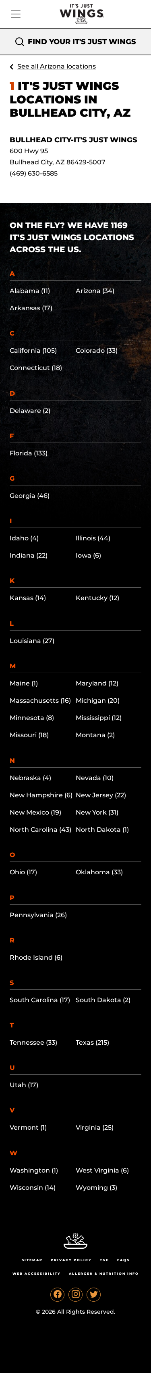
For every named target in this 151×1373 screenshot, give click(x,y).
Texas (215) (92, 1042)
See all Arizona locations (56, 66)
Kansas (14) (28, 598)
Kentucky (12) (97, 598)
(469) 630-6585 (34, 173)
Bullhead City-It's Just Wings (73, 139)
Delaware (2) (30, 411)
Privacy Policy (71, 1260)
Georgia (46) (30, 495)
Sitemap (32, 1260)
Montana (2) (95, 735)
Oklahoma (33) (99, 872)
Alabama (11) (30, 291)
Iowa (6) (88, 555)
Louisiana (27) (32, 641)
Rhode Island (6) (36, 957)
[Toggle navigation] (16, 14)
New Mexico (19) (35, 812)
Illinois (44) (93, 538)
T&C (104, 1260)
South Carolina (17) (40, 1000)
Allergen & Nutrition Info (104, 1274)
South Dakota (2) (103, 1000)
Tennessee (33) (33, 1042)
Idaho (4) (24, 538)
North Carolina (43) (40, 829)
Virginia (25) (95, 1127)
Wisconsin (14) (33, 1187)
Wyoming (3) (96, 1187)
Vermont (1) (28, 1127)
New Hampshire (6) (41, 795)
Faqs (123, 1260)
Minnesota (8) (32, 718)
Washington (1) (34, 1170)
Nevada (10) (95, 778)
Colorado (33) (97, 350)
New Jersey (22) (101, 795)
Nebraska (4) (30, 778)
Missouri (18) (29, 735)
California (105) (33, 350)
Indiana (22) (29, 555)
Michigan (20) (98, 700)
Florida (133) (29, 453)
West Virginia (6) (102, 1170)
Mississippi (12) (99, 718)
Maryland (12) (97, 683)
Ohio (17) (23, 872)
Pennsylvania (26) (38, 915)
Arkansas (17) (31, 308)
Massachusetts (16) (40, 700)
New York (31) (97, 812)
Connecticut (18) (36, 368)
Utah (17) (24, 1085)
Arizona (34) (95, 291)
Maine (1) (24, 683)
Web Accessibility (36, 1274)
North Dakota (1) (102, 829)
